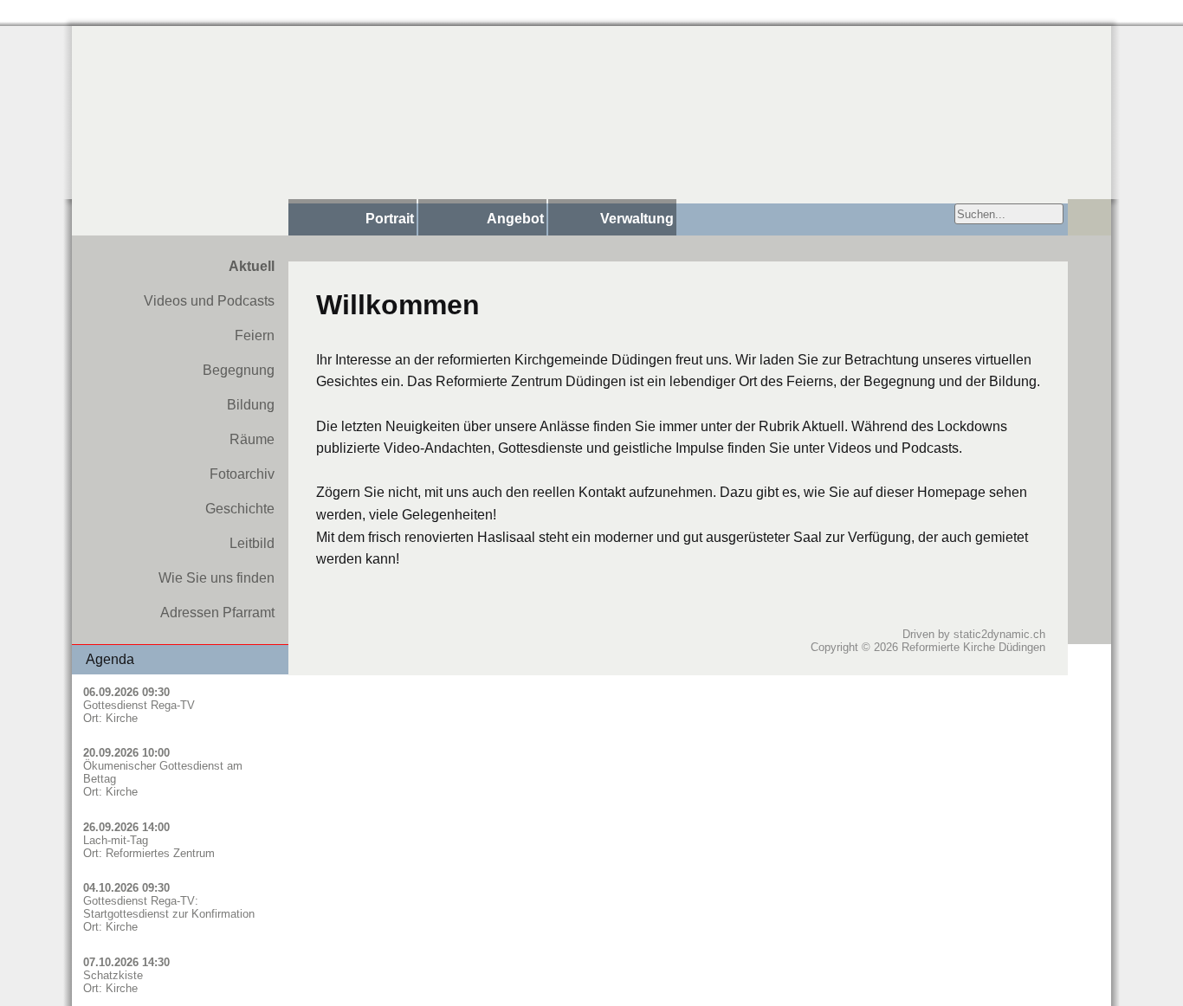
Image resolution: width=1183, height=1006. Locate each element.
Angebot (515, 218)
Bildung (251, 404)
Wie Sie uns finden (216, 578)
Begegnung (239, 370)
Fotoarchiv (242, 474)
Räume (252, 439)
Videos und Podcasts (209, 300)
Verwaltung (637, 218)
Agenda (110, 659)
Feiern (255, 335)
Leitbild (252, 543)
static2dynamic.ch (999, 634)
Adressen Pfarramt (217, 612)
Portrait (389, 218)
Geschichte (240, 508)
